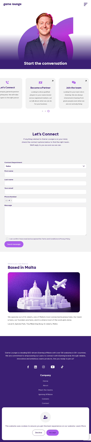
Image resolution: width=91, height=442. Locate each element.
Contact (45, 403)
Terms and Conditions (50, 239)
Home (45, 381)
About (45, 385)
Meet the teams (45, 390)
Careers (45, 399)
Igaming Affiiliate (46, 394)
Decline (38, 432)
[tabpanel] (74, 93)
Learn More (81, 426)
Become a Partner (40, 87)
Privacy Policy (65, 239)
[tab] (48, 111)
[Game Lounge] (12, 4)
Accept (52, 432)
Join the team (73, 87)
